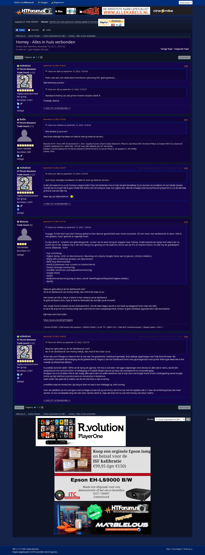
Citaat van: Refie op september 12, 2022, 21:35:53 (68, 173)
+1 (32, 126)
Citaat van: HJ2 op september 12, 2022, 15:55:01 (67, 89)
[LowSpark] (18, 107)
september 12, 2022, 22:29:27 (54, 168)
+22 (32, 72)
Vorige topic (167, 49)
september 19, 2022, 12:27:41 (54, 221)
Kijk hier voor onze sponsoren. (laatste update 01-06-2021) (73, 22)
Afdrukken (184, 57)
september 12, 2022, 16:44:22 (54, 65)
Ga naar (150, 419)
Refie (23, 119)
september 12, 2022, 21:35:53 (54, 119)
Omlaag (18, 57)
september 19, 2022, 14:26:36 (54, 336)
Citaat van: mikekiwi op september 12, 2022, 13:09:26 (69, 227)
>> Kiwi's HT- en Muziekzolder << (57, 108)
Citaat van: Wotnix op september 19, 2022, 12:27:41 (69, 342)
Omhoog (19, 407)
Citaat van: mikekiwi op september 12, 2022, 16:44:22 (69, 125)
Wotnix (24, 221)
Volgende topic (181, 49)
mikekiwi (25, 65)
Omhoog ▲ (188, 549)
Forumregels (177, 549)
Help (168, 549)
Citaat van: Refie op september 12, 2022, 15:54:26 (68, 71)
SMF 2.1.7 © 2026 (19, 549)
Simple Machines (33, 549)
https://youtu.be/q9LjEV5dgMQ (58, 320)
